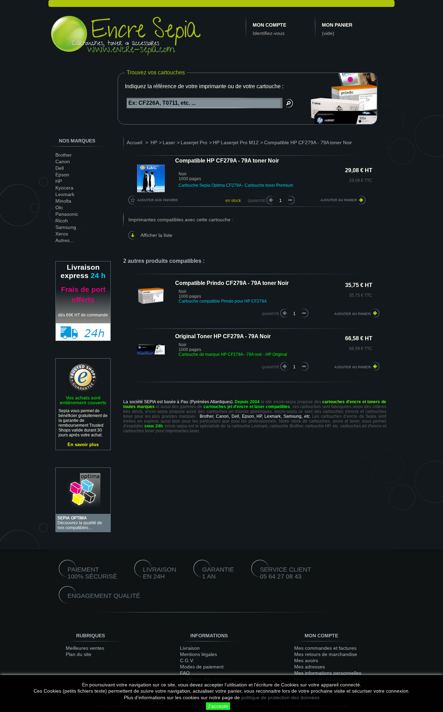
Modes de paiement (202, 666)
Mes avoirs (306, 660)
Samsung (65, 227)
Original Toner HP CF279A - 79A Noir (223, 336)
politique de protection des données (280, 697)
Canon (62, 161)
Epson (62, 174)
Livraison (190, 648)
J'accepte (218, 706)
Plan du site (78, 654)
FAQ (185, 673)
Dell (59, 168)
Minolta (63, 201)
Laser (169, 142)
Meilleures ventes (85, 648)
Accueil (134, 142)
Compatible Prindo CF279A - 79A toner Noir (232, 283)
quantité (270, 314)
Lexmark (64, 194)
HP (58, 181)
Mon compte (269, 25)
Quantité (256, 201)
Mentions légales (198, 654)
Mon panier (337, 25)
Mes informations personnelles (327, 673)
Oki (59, 207)
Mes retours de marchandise (325, 654)
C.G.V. (187, 660)
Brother (63, 155)
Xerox (61, 234)
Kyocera (64, 188)
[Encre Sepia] (126, 37)
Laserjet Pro (194, 142)
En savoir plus (83, 444)
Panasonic (66, 214)
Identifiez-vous (268, 33)
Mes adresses (309, 666)
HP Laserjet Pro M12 (236, 142)
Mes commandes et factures (325, 648)
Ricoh (61, 220)
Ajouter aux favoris (157, 200)
